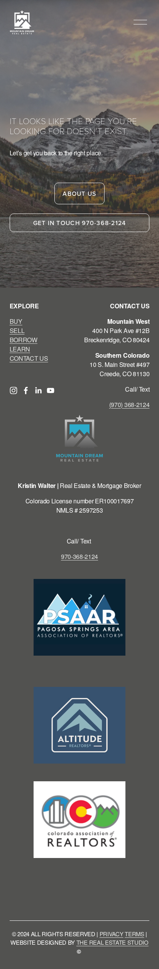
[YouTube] (50, 390)
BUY (16, 321)
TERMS (134, 934)
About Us (79, 193)
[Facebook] (26, 390)
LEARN (20, 349)
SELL (17, 330)
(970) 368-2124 (129, 404)
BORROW (23, 339)
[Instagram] (13, 390)
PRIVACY (111, 934)
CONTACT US (29, 358)
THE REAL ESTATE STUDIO (112, 942)
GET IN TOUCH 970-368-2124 (79, 223)
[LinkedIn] (38, 390)
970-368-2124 (79, 556)
